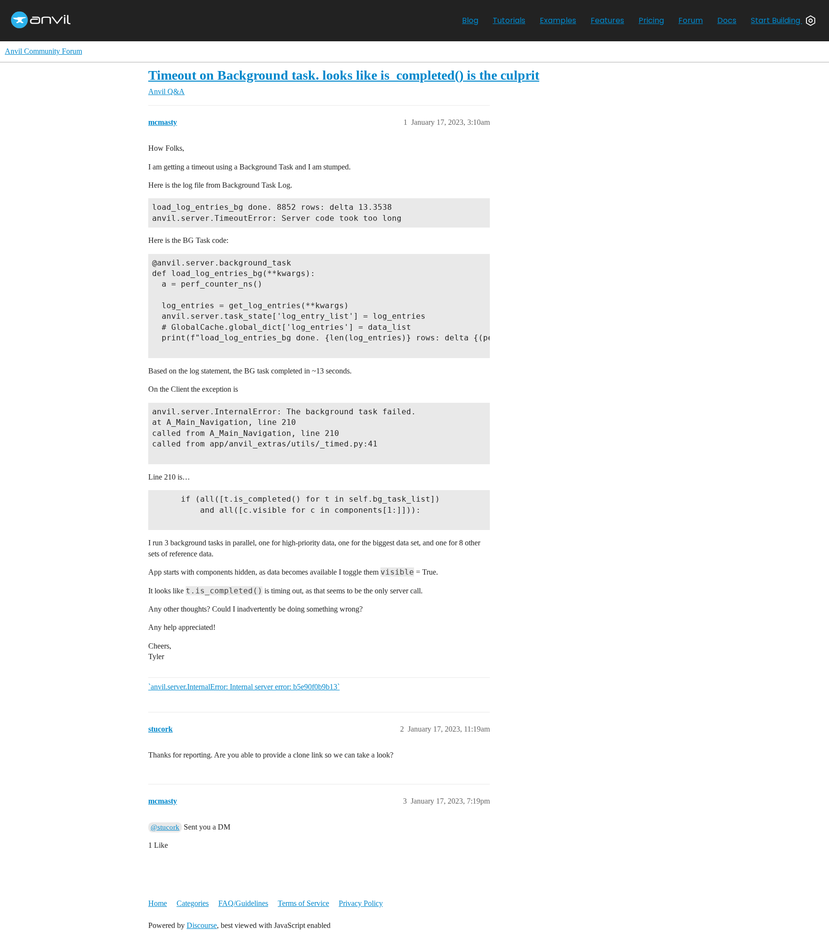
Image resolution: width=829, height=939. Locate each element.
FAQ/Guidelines (243, 903)
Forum (690, 20)
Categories (193, 903)
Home (157, 903)
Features (607, 20)
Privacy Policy (361, 903)
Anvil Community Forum (43, 51)
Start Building (776, 20)
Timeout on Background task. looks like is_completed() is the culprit (343, 75)
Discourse (202, 925)
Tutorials (509, 20)
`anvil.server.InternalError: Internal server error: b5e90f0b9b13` (244, 687)
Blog (470, 20)
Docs (726, 20)
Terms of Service (303, 903)
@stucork (165, 827)
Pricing (651, 20)
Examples (558, 20)
